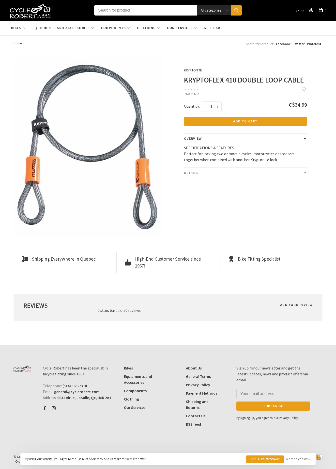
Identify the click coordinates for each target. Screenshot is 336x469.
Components (113, 28)
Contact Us (195, 415)
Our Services (180, 28)
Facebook (283, 44)
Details (191, 172)
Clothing (146, 28)
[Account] (312, 10)
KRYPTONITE (193, 70)
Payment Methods (201, 393)
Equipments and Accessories (61, 28)
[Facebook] (45, 408)
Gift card (213, 28)
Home (18, 43)
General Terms (198, 376)
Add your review (296, 304)
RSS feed (193, 424)
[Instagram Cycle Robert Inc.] (54, 408)
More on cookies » (298, 459)
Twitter (299, 44)
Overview (193, 138)
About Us (194, 368)
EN (297, 10)
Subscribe (273, 406)
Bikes (16, 28)
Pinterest (314, 44)
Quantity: (192, 106)
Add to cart (245, 121)
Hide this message (265, 459)
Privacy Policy (198, 384)
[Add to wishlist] (304, 89)
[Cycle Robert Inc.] (22, 368)
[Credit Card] (318, 458)
